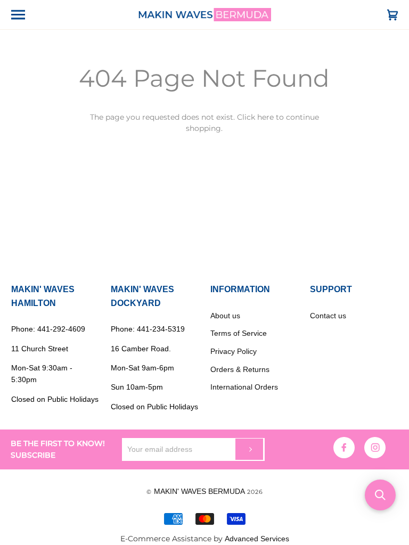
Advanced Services (257, 538)
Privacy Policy (233, 351)
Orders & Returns (239, 369)
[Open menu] (27, 14)
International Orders (244, 387)
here (265, 117)
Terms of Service (238, 333)
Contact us (328, 315)
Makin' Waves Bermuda (199, 491)
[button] (380, 495)
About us (225, 315)
